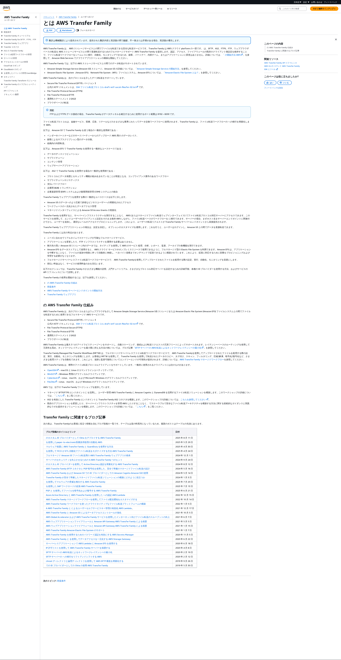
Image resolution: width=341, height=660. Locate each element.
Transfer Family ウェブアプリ (61, 294)
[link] (87, 17)
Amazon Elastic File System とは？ (182, 72)
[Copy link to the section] (41, 305)
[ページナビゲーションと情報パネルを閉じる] (336, 39)
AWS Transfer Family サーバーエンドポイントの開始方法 (74, 290)
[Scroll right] (179, 9)
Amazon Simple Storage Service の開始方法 (158, 68)
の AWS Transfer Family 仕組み (62, 282)
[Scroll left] (111, 9)
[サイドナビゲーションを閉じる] (36, 17)
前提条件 (51, 286)
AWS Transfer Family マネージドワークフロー (202, 359)
